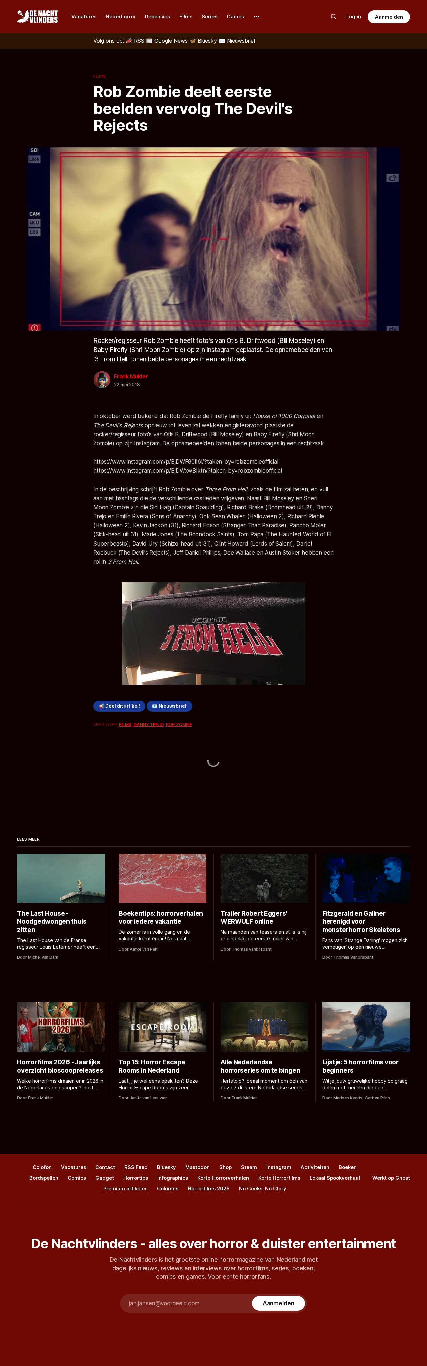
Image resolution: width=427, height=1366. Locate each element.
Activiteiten (315, 1167)
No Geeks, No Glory (262, 1188)
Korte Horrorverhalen (223, 1178)
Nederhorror (121, 16)
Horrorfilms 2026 (209, 1188)
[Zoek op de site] (333, 16)
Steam (249, 1167)
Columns (167, 1188)
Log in (353, 16)
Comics (77, 1178)
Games (235, 16)
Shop (225, 1167)
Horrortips (135, 1178)
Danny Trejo (148, 724)
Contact (105, 1167)
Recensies (157, 16)
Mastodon (197, 1167)
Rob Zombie (179, 724)
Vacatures (83, 16)
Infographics (172, 1178)
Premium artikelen (125, 1188)
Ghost (402, 1178)
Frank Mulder (131, 376)
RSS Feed (136, 1167)
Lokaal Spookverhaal (335, 1178)
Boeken (348, 1167)
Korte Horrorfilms (279, 1178)
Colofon (42, 1167)
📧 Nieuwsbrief (169, 706)
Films (185, 16)
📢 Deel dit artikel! (119, 706)
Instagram (278, 1167)
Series (209, 16)
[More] (256, 16)
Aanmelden (389, 17)
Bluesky (166, 1167)
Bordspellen (43, 1178)
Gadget (104, 1178)
